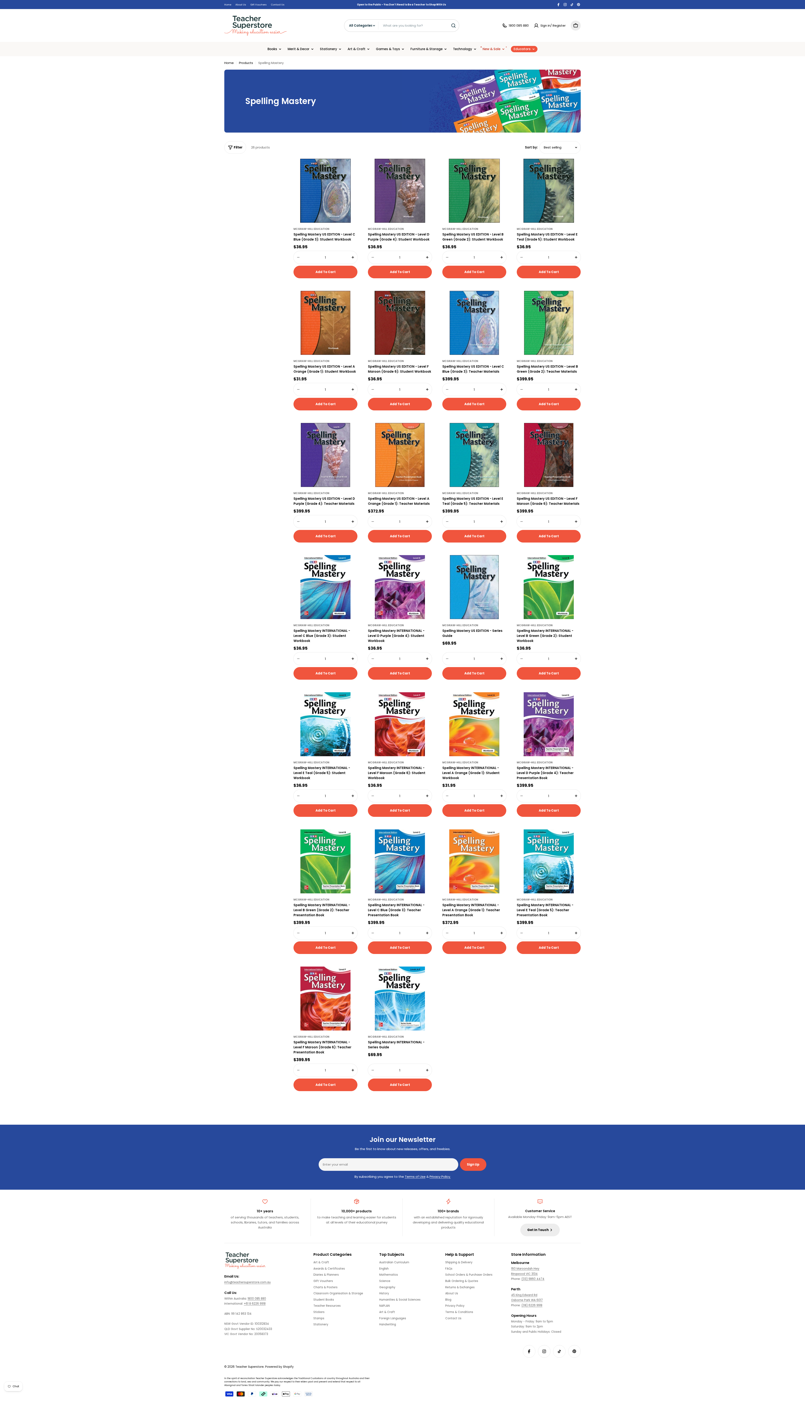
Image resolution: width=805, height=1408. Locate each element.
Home (227, 4)
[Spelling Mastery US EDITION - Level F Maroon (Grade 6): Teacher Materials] (549, 455)
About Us (240, 4)
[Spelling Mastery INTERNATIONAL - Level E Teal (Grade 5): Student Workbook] (325, 724)
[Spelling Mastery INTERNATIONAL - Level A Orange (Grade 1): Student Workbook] (474, 724)
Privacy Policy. (440, 1176)
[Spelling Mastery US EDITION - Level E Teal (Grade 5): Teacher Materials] (474, 455)
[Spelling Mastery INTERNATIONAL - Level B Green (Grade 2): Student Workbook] (549, 587)
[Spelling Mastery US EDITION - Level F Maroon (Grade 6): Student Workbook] (400, 323)
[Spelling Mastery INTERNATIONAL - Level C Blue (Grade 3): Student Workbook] (325, 587)
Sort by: (531, 147)
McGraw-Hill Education (311, 229)
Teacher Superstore (249, 1367)
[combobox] (401, 25)
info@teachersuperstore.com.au (247, 1282)
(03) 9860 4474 (532, 1279)
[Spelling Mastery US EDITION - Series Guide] (474, 587)
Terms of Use (415, 1176)
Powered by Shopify (279, 1367)
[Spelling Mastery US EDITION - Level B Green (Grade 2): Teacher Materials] (549, 323)
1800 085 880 (257, 1299)
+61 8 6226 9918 (255, 1304)
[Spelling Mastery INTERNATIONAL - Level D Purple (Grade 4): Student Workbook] (400, 587)
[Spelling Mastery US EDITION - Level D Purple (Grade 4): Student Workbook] (400, 191)
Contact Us (277, 4)
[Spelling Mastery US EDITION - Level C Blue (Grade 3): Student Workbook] (325, 191)
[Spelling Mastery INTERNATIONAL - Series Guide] (400, 999)
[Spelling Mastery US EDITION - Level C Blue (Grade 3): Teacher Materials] (474, 323)
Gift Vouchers (258, 4)
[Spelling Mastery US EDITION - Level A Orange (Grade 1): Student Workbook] (325, 323)
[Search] (453, 25)
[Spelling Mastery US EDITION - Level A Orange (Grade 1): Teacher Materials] (400, 455)
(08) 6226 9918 (531, 1305)
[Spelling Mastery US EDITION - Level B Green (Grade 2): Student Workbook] (474, 191)
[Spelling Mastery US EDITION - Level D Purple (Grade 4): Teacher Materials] (325, 455)
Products (246, 63)
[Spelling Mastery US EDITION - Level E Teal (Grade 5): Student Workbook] (549, 191)
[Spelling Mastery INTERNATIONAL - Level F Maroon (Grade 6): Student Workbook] (400, 724)
